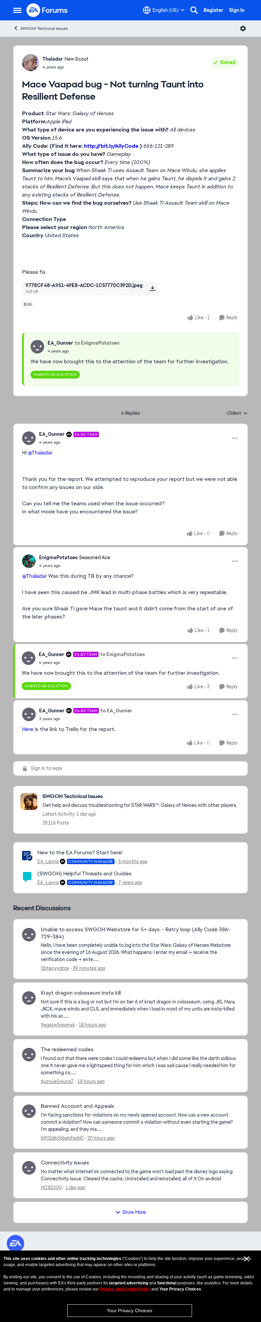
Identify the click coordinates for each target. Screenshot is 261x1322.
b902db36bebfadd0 (62, 1138)
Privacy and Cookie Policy (125, 1289)
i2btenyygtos (55, 968)
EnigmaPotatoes (58, 557)
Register (213, 10)
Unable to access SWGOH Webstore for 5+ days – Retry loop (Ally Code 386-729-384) (135, 933)
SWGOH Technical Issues (44, 28)
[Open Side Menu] (17, 10)
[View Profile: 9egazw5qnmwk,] (29, 998)
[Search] (194, 10)
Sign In (236, 10)
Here (27, 729)
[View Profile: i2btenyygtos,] (29, 934)
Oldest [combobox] (237, 413)
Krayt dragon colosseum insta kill (81, 993)
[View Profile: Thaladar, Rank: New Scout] (30, 62)
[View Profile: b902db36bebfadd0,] (29, 1111)
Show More (134, 1212)
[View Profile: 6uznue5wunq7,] (29, 1054)
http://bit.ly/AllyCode (111, 145)
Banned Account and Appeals (77, 1106)
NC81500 (51, 1187)
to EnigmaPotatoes (97, 343)
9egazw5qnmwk (58, 1025)
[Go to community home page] (47, 10)
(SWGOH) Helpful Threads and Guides (84, 873)
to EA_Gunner (116, 711)
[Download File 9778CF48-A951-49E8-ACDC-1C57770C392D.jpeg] (152, 288)
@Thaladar (40, 452)
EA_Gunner (60, 343)
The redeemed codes (67, 1049)
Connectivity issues (65, 1162)
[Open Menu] (243, 28)
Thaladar (52, 59)
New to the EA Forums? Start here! (79, 852)
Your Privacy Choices (129, 1310)
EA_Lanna (47, 861)
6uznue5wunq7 (57, 1081)
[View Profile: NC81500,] (29, 1168)
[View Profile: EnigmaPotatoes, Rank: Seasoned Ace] (29, 561)
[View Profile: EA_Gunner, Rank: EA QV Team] (29, 438)
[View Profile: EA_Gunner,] (37, 346)
